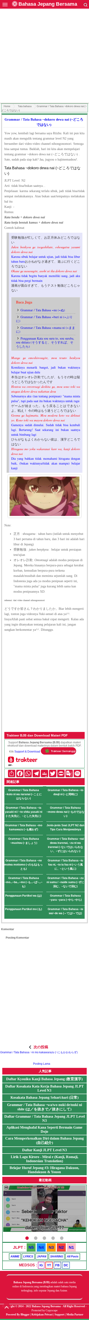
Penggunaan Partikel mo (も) (23, 909)
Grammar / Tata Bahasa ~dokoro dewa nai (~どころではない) (44, 122)
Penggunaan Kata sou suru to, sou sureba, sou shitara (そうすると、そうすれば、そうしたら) (45, 342)
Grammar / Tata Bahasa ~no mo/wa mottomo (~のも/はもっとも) (23, 864)
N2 (61, 1247)
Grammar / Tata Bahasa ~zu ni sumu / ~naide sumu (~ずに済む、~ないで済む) (65, 882)
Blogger (25, 1314)
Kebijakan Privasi (41, 1314)
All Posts (73, 1256)
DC (66, 1265)
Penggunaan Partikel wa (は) (23, 895)
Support (59, 1314)
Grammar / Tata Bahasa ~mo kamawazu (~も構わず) (23, 827)
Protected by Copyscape (44, 1310)
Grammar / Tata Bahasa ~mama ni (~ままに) (45, 329)
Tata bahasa (24, 106)
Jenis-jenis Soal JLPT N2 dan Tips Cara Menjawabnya (65, 827)
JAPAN (41, 1256)
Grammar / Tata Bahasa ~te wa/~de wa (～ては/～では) (65, 911)
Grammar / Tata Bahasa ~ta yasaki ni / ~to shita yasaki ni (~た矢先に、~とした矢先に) (23, 812)
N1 (71, 1247)
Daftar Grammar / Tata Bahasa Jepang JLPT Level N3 (44, 1118)
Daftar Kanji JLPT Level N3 (44, 1150)
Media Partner (74, 1314)
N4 (41, 1247)
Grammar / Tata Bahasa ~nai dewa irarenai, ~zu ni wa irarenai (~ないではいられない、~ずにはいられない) (65, 845)
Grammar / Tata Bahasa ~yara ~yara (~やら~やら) (65, 897)
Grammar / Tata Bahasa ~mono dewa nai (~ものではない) (65, 812)
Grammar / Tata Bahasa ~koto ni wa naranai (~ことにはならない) (23, 794)
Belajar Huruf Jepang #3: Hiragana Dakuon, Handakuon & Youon (44, 1170)
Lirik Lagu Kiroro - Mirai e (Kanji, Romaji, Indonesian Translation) (44, 1159)
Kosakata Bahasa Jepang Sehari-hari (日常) (44, 1097)
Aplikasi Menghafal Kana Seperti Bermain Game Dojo (44, 1129)
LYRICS (28, 1256)
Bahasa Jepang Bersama (47, 4)
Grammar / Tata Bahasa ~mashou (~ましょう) (23, 841)
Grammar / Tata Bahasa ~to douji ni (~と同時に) (65, 792)
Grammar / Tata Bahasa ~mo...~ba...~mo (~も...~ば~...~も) (23, 882)
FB (57, 1265)
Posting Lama (41, 1063)
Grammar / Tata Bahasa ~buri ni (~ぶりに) (44, 319)
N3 (51, 1247)
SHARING (56, 1256)
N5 (31, 1247)
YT (49, 1265)
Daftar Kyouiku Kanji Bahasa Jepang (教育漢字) (44, 1079)
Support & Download (27, 751)
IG (41, 1265)
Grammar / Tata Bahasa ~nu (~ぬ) (43, 310)
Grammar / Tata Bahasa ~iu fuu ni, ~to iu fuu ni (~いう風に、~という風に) (65, 864)
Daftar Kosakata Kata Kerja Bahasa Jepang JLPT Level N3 (44, 1088)
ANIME (14, 1256)
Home (7, 106)
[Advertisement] (44, 56)
